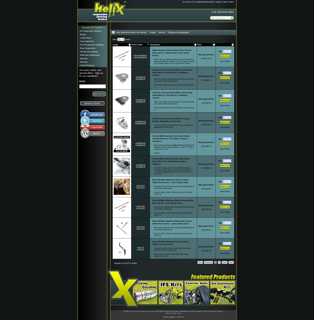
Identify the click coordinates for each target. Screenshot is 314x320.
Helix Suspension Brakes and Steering (131, 32)
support (219, 2)
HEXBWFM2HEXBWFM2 (141, 144)
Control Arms (85, 38)
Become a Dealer (92, 103)
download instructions (205, 2)
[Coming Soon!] (92, 128)
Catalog (152, 32)
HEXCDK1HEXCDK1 (140, 187)
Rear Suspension (87, 48)
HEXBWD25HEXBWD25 (140, 78)
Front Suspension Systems (92, 45)
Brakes (83, 34)
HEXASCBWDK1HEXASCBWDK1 (140, 57)
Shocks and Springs (89, 52)
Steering (83, 62)
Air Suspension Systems (90, 31)
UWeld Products (87, 65)
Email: (82, 81)
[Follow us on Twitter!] (92, 121)
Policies (168, 313)
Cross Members (87, 41)
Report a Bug (176, 313)
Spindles (84, 58)
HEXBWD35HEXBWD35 (140, 101)
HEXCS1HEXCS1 (140, 249)
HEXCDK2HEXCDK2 (140, 207)
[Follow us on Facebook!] (92, 113)
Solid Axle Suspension (90, 55)
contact (231, 2)
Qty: (220, 51)
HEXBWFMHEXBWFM (140, 166)
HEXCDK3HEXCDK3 (140, 228)
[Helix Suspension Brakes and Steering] (113, 33)
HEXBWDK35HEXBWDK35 (140, 123)
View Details (225, 61)
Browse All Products (92, 27)
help (225, 2)
